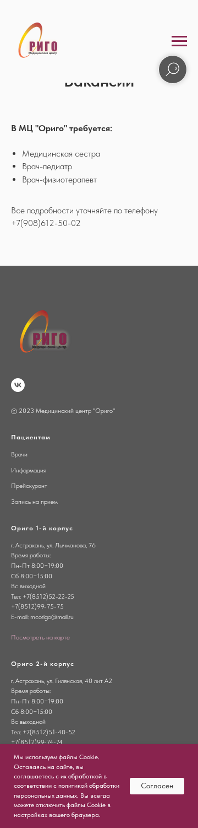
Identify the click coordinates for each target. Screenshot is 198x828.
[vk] (18, 385)
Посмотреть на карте (40, 637)
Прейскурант (29, 486)
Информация (28, 470)
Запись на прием (34, 502)
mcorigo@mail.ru (52, 617)
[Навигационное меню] (179, 41)
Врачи (19, 454)
